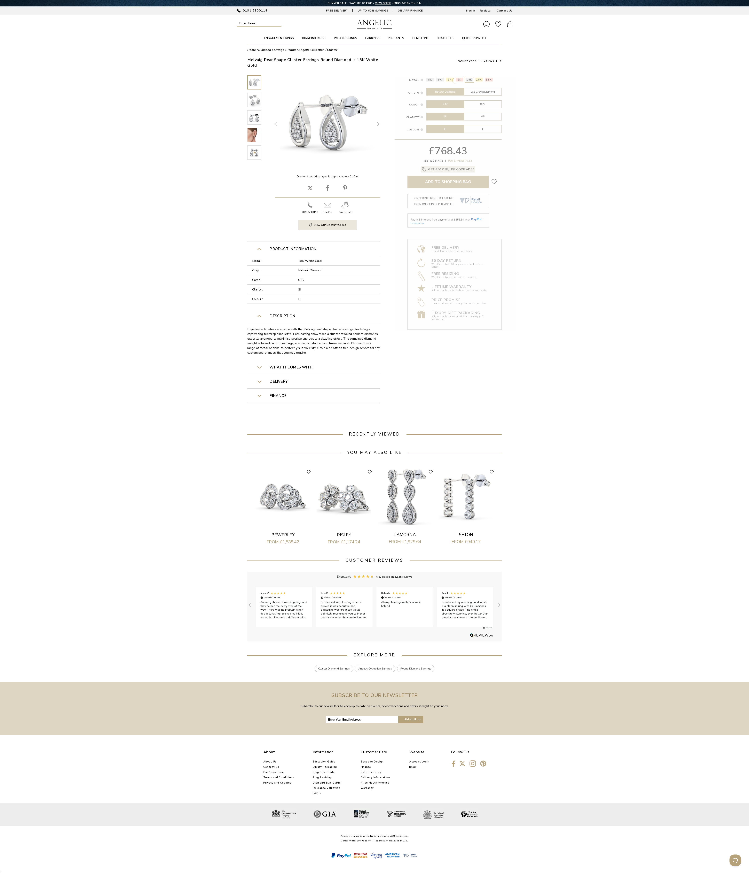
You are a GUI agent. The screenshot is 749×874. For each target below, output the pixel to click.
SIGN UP (412, 719)
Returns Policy (371, 772)
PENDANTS (396, 38)
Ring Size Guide (324, 772)
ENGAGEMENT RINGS (279, 38)
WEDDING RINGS (345, 38)
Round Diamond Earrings (415, 668)
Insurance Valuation (326, 788)
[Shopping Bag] (509, 24)
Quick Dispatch (474, 38)
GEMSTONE (420, 38)
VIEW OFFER (383, 3)
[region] (374, 605)
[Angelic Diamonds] (374, 28)
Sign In (470, 10)
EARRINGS (372, 38)
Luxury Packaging (325, 767)
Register (486, 10)
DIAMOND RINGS (314, 38)
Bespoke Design (372, 761)
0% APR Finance (410, 10)
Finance (366, 767)
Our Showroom (273, 772)
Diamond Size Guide (327, 783)
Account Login (419, 761)
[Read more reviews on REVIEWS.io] (481, 635)
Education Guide (324, 761)
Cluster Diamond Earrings (334, 668)
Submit (279, 23)
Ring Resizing (322, 777)
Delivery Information (375, 777)
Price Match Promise (375, 783)
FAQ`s (317, 793)
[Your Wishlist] (498, 24)
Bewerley (283, 535)
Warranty (367, 788)
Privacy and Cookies (277, 783)
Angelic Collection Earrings (375, 668)
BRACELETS (445, 38)
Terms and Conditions (278, 777)
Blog (412, 767)
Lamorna (405, 535)
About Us (270, 761)
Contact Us (504, 10)
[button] (250, 604)
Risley (344, 535)
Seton (466, 535)
